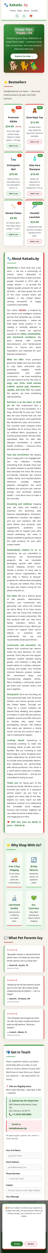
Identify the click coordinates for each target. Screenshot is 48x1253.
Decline (31, 1244)
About (26, 10)
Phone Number (13, 1173)
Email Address (12, 1162)
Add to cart (13, 146)
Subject (9, 1185)
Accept (17, 1244)
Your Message (12, 1196)
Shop (19, 10)
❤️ (31, 16)
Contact (34, 10)
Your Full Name (13, 1150)
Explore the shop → (24, 56)
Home (12, 10)
